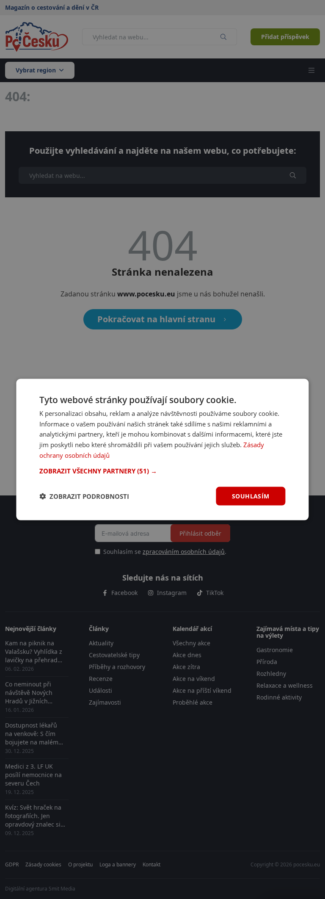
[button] (162, 470)
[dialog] (162, 449)
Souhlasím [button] (251, 496)
